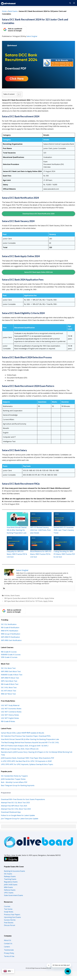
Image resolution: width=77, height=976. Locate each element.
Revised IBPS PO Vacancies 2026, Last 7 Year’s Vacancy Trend (64, 530)
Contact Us (8, 943)
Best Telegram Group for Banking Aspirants (17, 785)
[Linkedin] (4, 588)
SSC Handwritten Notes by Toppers (14, 776)
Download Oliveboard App (11, 812)
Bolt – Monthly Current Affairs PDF (14, 782)
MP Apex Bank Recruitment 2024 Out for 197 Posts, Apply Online (28, 601)
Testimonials (9, 950)
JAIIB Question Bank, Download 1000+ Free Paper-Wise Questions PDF (27, 758)
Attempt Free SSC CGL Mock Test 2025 (15, 802)
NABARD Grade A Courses (11, 654)
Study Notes (8, 912)
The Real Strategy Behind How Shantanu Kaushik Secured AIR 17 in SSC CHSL (30, 742)
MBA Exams (8, 887)
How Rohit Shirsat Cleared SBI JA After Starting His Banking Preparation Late (16, 530)
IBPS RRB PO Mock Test (10, 678)
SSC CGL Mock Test (8, 668)
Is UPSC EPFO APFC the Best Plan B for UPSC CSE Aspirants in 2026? (26, 761)
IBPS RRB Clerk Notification (11, 640)
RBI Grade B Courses (9, 652)
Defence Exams (9, 890)
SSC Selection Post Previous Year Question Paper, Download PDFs (26, 736)
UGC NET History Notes (10, 715)
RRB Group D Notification (10, 634)
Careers (7, 947)
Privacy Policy (9, 953)
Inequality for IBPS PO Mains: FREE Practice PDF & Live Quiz (17, 554)
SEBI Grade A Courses (9, 657)
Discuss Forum (9, 925)
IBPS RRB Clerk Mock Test (11, 671)
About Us (7, 940)
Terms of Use (9, 956)
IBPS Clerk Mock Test (9, 681)
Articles (7, 595)
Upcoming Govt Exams (12, 917)
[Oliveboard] (8, 3)
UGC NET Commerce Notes (11, 712)
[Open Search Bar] (70, 3)
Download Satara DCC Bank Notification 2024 (38, 214)
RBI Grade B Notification (10, 627)
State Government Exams (13, 895)
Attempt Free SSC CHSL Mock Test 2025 (16, 809)
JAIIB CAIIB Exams (10, 885)
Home (4, 11)
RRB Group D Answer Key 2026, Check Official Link (19, 749)
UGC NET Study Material (10, 705)
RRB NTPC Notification (9, 631)
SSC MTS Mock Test (8, 691)
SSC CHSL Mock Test (9, 687)
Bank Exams (12, 11)
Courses (7, 906)
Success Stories (10, 920)
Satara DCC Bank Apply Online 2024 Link (38, 272)
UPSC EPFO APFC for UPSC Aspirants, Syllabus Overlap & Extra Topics (27, 764)
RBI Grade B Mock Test (9, 684)
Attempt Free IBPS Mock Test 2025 (14, 806)
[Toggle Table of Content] (18, 94)
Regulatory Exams (11, 882)
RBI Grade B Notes (8, 721)
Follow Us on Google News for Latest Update (18, 815)
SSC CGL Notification (8, 624)
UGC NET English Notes (10, 718)
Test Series (8, 909)
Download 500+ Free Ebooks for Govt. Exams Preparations (23, 799)
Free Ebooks (8, 923)
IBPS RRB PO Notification (10, 637)
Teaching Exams (10, 879)
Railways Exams (10, 876)
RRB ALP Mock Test (8, 694)
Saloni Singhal (31, 36)
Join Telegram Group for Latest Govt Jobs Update (19, 818)
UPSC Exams (8, 893)
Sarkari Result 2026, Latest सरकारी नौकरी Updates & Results (22, 733)
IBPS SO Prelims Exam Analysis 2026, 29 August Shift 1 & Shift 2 (24, 746)
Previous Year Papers (12, 914)
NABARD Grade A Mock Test (11, 675)
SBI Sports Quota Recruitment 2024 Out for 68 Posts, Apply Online (29, 598)
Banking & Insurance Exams (14, 871)
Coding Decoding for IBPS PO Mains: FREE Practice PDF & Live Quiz (64, 554)
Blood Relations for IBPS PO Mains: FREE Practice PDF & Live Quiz (40, 554)
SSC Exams (8, 874)
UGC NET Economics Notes (11, 708)
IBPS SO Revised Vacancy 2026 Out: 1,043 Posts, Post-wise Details (40, 530)
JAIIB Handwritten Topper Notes (13, 779)
